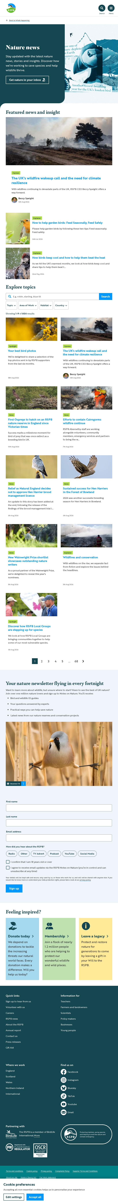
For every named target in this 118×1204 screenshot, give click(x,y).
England (10, 1070)
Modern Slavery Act (28, 1177)
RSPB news (12, 1018)
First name (11, 801)
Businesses (66, 1024)
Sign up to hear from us (18, 1001)
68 (76, 661)
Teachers (65, 1001)
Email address (13, 831)
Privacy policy (46, 1171)
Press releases (13, 1042)
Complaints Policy (62, 1171)
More (37, 1135)
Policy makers (68, 1018)
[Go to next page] (83, 661)
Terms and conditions (14, 1171)
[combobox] (11, 305)
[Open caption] (23, 783)
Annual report (13, 1030)
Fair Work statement (48, 1177)
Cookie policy (31, 1171)
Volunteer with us (15, 1007)
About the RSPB (14, 1024)
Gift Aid (10, 1047)
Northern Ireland (15, 1088)
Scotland (10, 1076)
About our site (11, 1177)
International (13, 1094)
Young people (68, 1030)
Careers (10, 1013)
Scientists (66, 1013)
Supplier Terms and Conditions (85, 1171)
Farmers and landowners (74, 1007)
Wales (9, 1082)
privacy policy (85, 879)
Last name (11, 816)
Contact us (11, 1036)
